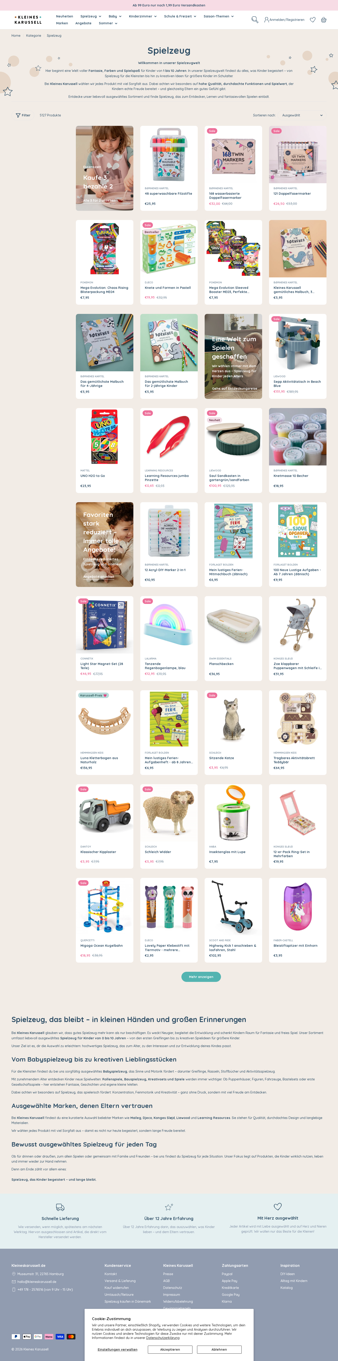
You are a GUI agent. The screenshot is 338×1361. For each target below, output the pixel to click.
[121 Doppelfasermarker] (298, 154)
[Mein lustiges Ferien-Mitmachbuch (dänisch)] (233, 531)
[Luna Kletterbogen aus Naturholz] (104, 719)
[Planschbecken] (233, 625)
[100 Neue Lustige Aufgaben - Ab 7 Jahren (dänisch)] (298, 531)
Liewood (280, 376)
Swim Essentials (220, 658)
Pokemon (86, 282)
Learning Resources (159, 470)
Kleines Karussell (36, 1349)
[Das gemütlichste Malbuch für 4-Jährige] (104, 342)
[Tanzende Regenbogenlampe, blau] (169, 625)
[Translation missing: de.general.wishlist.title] (312, 20)
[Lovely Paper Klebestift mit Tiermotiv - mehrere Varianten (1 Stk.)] (169, 906)
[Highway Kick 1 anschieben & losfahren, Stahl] (233, 906)
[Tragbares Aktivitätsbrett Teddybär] (298, 719)
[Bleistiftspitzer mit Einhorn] (298, 906)
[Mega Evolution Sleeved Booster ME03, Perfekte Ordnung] (233, 248)
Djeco (149, 282)
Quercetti (87, 940)
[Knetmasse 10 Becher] (298, 436)
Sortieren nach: (264, 115)
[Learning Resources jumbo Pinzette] (169, 436)
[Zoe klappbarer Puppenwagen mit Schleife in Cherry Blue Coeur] (298, 625)
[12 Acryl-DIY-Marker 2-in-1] (169, 531)
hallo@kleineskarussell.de (36, 1282)
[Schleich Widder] (169, 813)
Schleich (215, 752)
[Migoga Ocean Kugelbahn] (104, 906)
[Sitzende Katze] (233, 719)
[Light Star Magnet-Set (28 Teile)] (104, 625)
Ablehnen (219, 1349)
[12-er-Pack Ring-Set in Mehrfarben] (298, 813)
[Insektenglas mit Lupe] (233, 813)
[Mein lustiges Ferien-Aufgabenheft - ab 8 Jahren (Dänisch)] (169, 719)
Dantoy (85, 846)
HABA (212, 846)
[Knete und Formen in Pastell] (169, 248)
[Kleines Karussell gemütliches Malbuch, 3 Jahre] (298, 248)
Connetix (86, 658)
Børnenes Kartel (157, 188)
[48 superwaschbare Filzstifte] (169, 154)
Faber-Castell (283, 940)
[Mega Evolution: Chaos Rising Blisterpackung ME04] (104, 248)
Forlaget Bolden (221, 564)
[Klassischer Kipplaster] (104, 813)
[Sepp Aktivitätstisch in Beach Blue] (298, 342)
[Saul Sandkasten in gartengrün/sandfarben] (233, 436)
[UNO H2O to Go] (104, 436)
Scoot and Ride (220, 940)
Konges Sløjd (283, 658)
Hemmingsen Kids (91, 752)
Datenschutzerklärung (163, 1338)
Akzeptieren (170, 1349)
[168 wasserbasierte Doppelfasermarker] (233, 154)
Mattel (85, 470)
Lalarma (150, 658)
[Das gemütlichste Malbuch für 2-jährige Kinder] (169, 342)
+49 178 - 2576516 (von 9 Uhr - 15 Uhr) (45, 1290)
